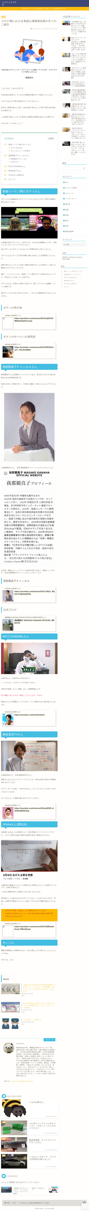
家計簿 (67, 204)
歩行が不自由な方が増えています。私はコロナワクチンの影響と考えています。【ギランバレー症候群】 (39, 1005)
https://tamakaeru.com (22, 1081)
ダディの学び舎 (16, 148)
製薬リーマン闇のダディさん (20, 144)
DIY (66, 182)
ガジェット (69, 193)
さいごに (12, 179)
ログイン (25, 1182)
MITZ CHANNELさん (17, 166)
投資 (67, 215)
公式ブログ (15, 162)
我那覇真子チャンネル (19, 159)
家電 (67, 210)
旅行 (67, 220)
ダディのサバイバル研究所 (20, 151)
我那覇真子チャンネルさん (19, 155)
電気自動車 (69, 231)
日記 (3, 17)
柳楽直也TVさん (15, 171)
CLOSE (51, 138)
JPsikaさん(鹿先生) (16, 175)
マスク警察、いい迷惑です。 (33, 1020)
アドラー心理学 (71, 188)
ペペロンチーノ (71, 199)
